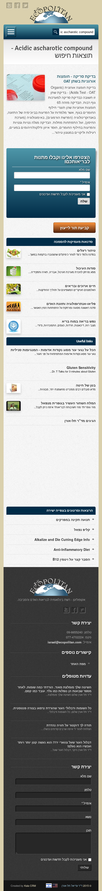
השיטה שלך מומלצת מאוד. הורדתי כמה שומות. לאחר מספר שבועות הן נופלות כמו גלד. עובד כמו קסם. (54, 689)
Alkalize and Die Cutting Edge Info (62, 539)
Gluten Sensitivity (81, 367)
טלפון (87, 789)
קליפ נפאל (82, 529)
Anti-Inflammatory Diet (72, 549)
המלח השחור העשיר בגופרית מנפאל (68, 403)
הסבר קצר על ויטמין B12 (71, 559)
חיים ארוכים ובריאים (80, 285)
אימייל (85, 182)
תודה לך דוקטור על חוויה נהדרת (68, 725)
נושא (88, 816)
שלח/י (84, 867)
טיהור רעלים (86, 250)
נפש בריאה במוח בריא (79, 321)
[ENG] (55, 885)
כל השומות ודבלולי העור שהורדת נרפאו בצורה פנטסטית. (52, 708)
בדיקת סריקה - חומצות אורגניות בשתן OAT (76, 79)
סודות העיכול (86, 268)
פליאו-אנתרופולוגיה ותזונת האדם (71, 303)
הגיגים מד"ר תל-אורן (80, 420)
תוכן (88, 830)
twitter (25, 5)
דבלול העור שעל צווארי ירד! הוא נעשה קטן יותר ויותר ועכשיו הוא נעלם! (54, 744)
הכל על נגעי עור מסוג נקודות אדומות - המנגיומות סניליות (53, 349)
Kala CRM (30, 885)
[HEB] (48, 885)
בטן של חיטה (86, 385)
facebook (17, 5)
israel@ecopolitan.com (65, 642)
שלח (83, 201)
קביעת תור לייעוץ (74, 227)
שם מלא (84, 169)
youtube (9, 5)
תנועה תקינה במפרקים (73, 519)
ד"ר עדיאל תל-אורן (72, 885)
